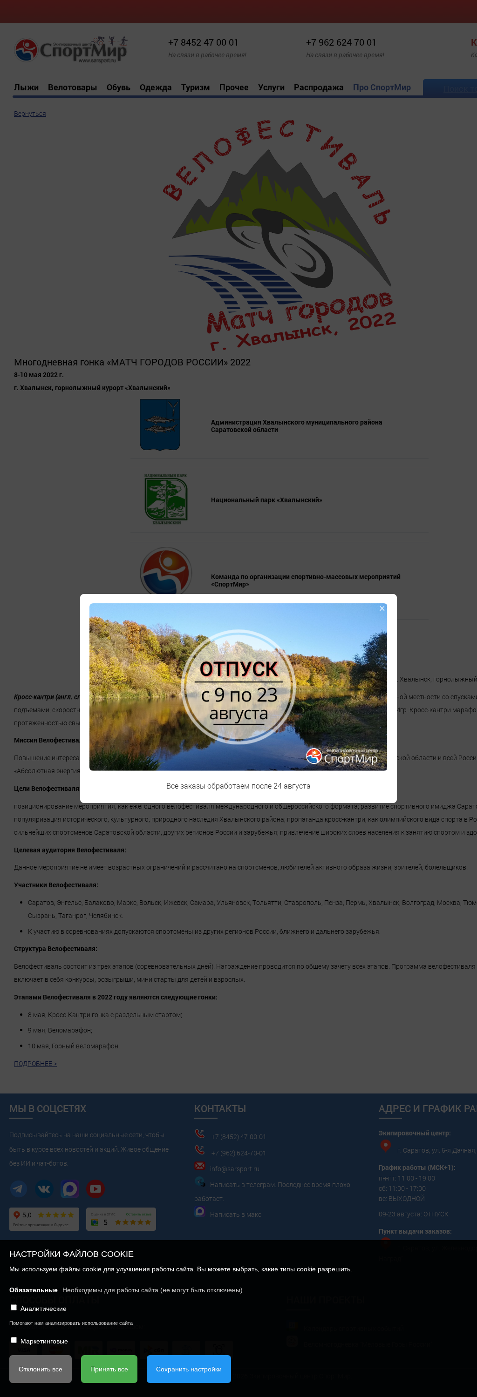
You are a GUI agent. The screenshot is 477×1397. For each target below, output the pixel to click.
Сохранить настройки (189, 1369)
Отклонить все (40, 1369)
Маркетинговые (44, 1341)
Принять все (109, 1369)
